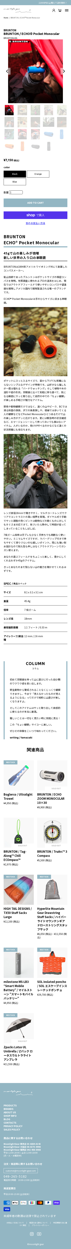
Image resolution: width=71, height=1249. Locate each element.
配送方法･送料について (38, 1222)
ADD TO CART (35, 202)
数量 (6, 192)
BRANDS (8, 1109)
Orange (38, 174)
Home (6, 17)
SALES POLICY (12, 1129)
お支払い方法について (15, 1222)
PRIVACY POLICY (13, 1126)
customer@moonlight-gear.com (21, 1170)
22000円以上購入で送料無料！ (53, 2)
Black (14, 174)
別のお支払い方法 (35, 223)
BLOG (7, 1119)
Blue (15, 182)
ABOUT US (10, 1112)
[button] (7, 71)
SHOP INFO (10, 1115)
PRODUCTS (10, 1105)
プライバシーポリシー (40, 1225)
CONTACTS (10, 1122)
